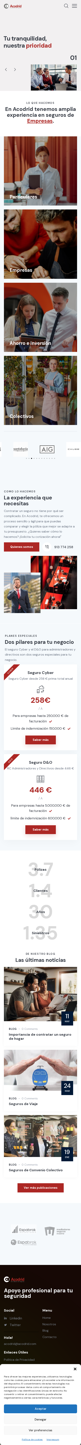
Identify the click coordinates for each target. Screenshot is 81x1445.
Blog (13, 1029)
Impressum (53, 1439)
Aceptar (40, 1409)
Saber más (41, 740)
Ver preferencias (40, 1430)
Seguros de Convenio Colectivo (36, 1170)
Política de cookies (32, 1439)
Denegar (40, 1419)
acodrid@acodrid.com (20, 1344)
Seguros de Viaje (23, 1104)
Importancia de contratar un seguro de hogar (40, 1037)
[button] (75, 1369)
